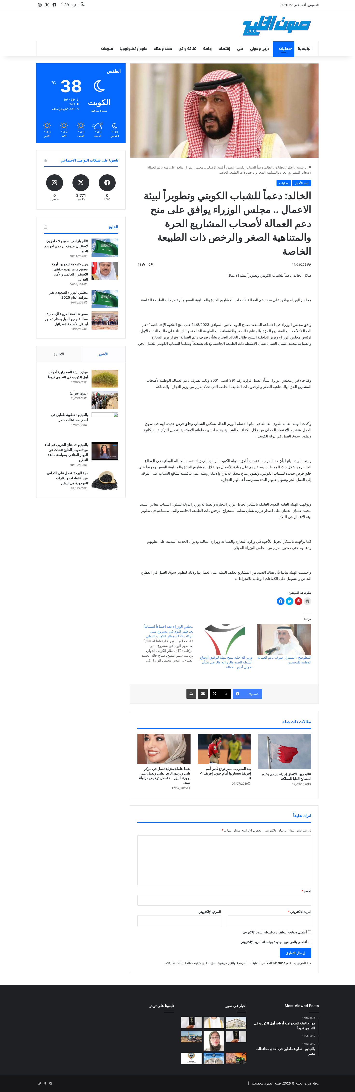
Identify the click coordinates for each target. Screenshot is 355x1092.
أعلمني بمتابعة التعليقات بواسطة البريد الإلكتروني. (274, 932)
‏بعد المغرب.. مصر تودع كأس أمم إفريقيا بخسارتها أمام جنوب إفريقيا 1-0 (225, 773)
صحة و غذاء (163, 48)
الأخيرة (59, 354)
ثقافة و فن (187, 48)
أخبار (290, 167)
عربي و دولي (260, 48)
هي (240, 48)
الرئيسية (305, 48)
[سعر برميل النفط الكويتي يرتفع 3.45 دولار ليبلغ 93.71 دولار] (236, 1058)
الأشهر (103, 354)
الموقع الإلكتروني (210, 912)
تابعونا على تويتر (161, 1005)
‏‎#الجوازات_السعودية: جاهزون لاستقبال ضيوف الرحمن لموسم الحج (66, 246)
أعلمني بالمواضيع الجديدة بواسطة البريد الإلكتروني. (273, 942)
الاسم (306, 891)
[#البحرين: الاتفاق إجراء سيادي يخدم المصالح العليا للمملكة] (284, 751)
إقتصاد (224, 48)
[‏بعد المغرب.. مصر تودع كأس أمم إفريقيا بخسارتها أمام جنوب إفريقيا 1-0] (224, 749)
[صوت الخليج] (277, 25)
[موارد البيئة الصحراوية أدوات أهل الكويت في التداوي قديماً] (105, 378)
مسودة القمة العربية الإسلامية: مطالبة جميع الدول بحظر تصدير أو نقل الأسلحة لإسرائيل (66, 319)
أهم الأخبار (302, 183)
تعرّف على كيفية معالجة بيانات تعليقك (191, 963)
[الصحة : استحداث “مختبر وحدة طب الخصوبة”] (214, 1022)
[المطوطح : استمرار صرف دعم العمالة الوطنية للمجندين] (284, 639)
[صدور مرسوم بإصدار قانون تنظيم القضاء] (236, 1023)
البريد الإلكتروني (299, 912)
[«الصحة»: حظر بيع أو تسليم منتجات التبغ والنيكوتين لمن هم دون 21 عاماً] (191, 1058)
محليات (285, 48)
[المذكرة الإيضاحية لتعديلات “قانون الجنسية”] (191, 1022)
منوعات (107, 48)
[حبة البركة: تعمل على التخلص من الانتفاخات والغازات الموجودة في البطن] (105, 481)
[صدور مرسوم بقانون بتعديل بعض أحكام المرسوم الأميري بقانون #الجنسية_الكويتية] (236, 1037)
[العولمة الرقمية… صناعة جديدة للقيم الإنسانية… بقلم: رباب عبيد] (214, 1041)
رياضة (207, 48)
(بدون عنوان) (79, 393)
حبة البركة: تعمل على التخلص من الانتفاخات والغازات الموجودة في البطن (67, 478)
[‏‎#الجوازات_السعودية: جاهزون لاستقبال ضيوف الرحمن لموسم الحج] (105, 248)
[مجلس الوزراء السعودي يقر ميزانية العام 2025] (105, 299)
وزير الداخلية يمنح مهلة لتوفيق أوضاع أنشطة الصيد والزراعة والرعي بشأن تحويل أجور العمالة (226, 662)
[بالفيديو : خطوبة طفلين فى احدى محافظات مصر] (105, 425)
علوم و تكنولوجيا (133, 48)
